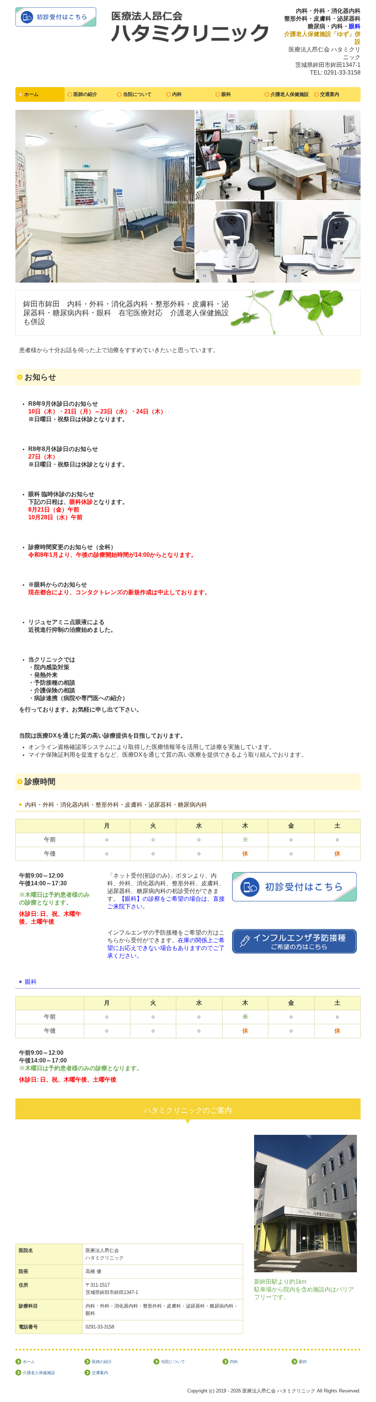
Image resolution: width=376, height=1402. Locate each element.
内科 (177, 94)
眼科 (226, 94)
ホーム (31, 94)
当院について (137, 94)
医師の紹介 (85, 94)
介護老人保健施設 (290, 94)
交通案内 (329, 94)
